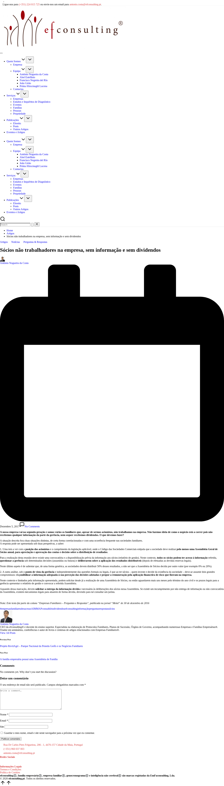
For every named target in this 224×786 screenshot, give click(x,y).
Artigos (4, 242)
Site (2, 726)
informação (83, 608)
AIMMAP (36, 608)
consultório (47, 608)
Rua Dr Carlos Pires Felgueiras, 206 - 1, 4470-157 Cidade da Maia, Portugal (43, 744)
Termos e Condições (10, 769)
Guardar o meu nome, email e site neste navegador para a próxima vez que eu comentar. (49, 733)
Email (4, 720)
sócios (111, 608)
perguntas (94, 608)
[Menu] (1, 53)
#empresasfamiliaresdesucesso (15, 608)
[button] (32, 224)
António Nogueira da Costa (14, 624)
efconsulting (71, 608)
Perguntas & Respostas (35, 242)
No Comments (32, 526)
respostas (103, 608)
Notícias (15, 242)
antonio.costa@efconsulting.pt (85, 4)
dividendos (59, 608)
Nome (4, 714)
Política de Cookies (10, 772)
